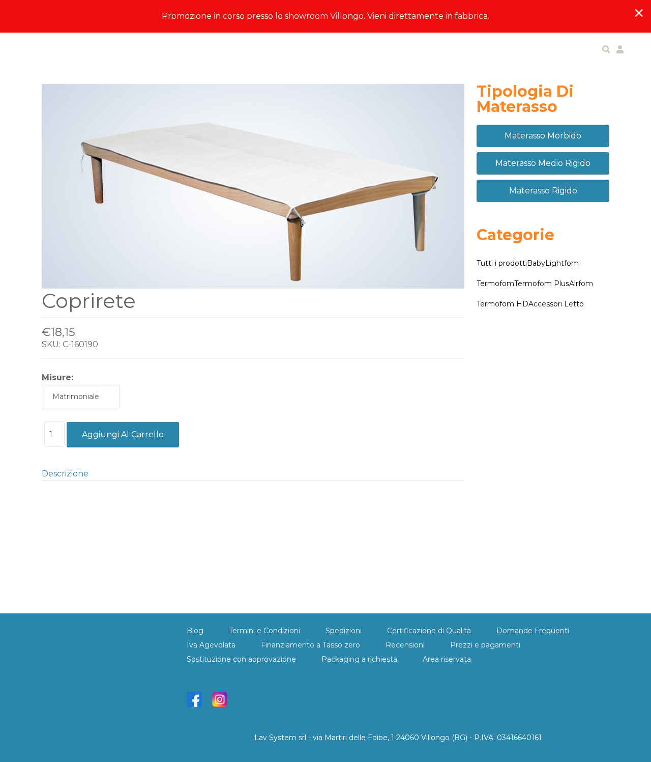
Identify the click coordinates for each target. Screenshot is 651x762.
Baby (536, 263)
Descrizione (65, 473)
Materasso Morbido (543, 135)
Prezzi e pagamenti (485, 645)
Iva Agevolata (211, 645)
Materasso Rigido (543, 190)
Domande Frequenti (532, 630)
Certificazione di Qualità (429, 630)
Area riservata (447, 659)
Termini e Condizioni (264, 630)
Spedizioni (344, 630)
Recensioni (405, 645)
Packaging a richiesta (359, 659)
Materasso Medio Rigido (542, 163)
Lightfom (562, 263)
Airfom (581, 283)
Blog (195, 630)
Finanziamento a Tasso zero (310, 645)
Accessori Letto (556, 303)
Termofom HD (502, 303)
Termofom (495, 283)
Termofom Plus (541, 283)
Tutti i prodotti (502, 263)
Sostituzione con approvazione (241, 659)
